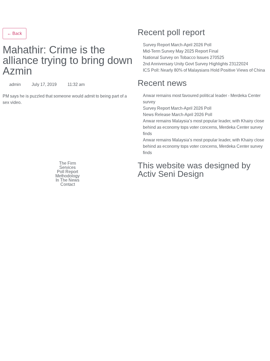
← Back (14, 33)
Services (67, 167)
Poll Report (67, 172)
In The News (67, 180)
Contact (67, 184)
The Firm (67, 163)
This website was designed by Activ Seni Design (194, 170)
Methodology (67, 176)
